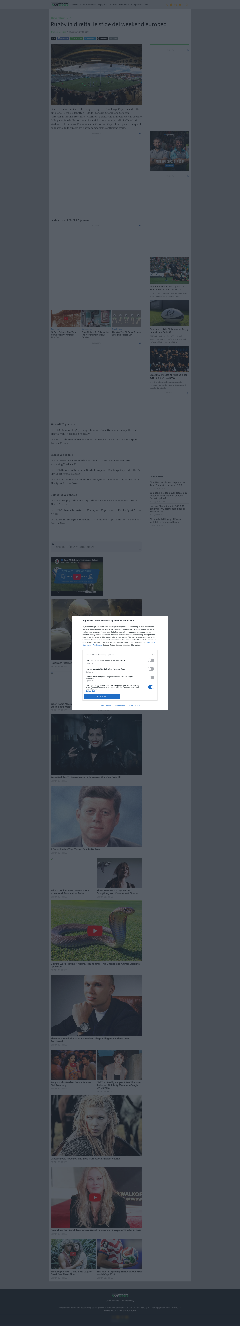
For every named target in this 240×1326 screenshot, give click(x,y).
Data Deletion (105, 705)
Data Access (120, 705)
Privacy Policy (134, 705)
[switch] (151, 660)
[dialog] (120, 663)
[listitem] (120, 654)
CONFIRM (102, 696)
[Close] (163, 620)
